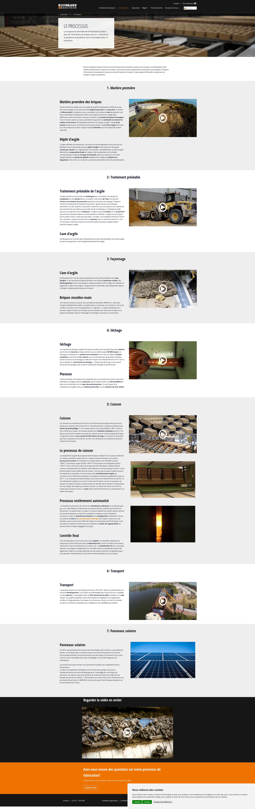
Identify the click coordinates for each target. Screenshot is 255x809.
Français (189, 8)
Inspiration (135, 8)
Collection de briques (107, 8)
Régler (144, 8)
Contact (176, 3)
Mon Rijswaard (188, 3)
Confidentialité (125, 801)
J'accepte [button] (137, 802)
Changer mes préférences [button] (163, 802)
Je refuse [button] (147, 802)
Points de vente (156, 8)
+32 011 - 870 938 (78, 801)
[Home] (68, 6)
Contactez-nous (90, 787)
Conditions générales (110, 801)
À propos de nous (171, 8)
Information (123, 8)
